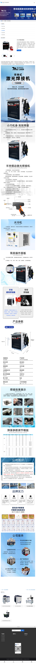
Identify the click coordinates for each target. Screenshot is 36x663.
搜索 (22, 630)
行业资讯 (25, 635)
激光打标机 (3, 26)
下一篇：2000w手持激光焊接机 (30, 589)
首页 (4, 662)
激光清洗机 (3, 34)
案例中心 (14, 633)
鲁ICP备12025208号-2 (27, 659)
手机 (13, 662)
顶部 (31, 662)
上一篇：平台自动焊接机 (4, 589)
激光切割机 (3, 32)
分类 (22, 662)
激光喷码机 (3, 28)
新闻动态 (25, 633)
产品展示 (2, 633)
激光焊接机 (3, 30)
